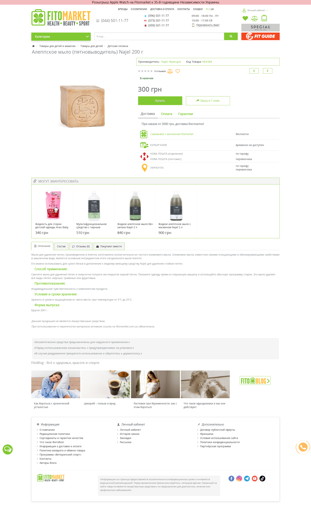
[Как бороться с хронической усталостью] (55, 384)
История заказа (129, 434)
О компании (47, 429)
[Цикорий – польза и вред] (105, 384)
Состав (61, 246)
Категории (42, 37)
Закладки (125, 438)
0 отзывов (160, 71)
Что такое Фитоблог (52, 442)
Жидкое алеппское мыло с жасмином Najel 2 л (174, 225)
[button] (264, 19)
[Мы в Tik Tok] (262, 478)
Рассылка (125, 442)
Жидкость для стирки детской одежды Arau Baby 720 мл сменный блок (51, 227)
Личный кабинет (130, 429)
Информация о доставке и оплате (61, 446)
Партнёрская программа (215, 446)
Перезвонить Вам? (207, 25)
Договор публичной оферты (217, 429)
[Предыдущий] (254, 71)
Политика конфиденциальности (220, 442)
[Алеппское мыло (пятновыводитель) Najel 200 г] (82, 103)
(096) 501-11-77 (158, 16)
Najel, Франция (171, 61)
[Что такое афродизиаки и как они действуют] (205, 384)
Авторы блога (48, 463)
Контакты (45, 458)
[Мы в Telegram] (247, 478)
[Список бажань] (245, 18)
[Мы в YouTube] (255, 478)
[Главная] (33, 46)
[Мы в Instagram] (239, 478)
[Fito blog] (255, 380)
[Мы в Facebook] (231, 478)
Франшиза (206, 434)
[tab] (148, 114)
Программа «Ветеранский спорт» (60, 454)
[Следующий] (267, 71)
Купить (160, 101)
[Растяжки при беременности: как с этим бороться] (155, 384)
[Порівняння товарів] (255, 18)
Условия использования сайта (219, 438)
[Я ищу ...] (231, 36)
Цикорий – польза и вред (99, 403)
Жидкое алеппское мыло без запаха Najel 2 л (135, 225)
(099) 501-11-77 (158, 25)
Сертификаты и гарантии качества (61, 438)
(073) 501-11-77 (158, 20)
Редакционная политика (55, 434)
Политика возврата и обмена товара (62, 450)
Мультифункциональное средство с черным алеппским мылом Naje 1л (92, 227)
